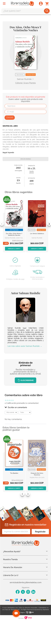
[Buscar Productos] (47, 11)
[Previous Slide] (2, 224)
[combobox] (25, 11)
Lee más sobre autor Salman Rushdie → (25, 346)
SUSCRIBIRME (27, 380)
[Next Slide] (49, 224)
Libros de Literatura (25, 159)
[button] (25, 52)
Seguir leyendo (8, 152)
